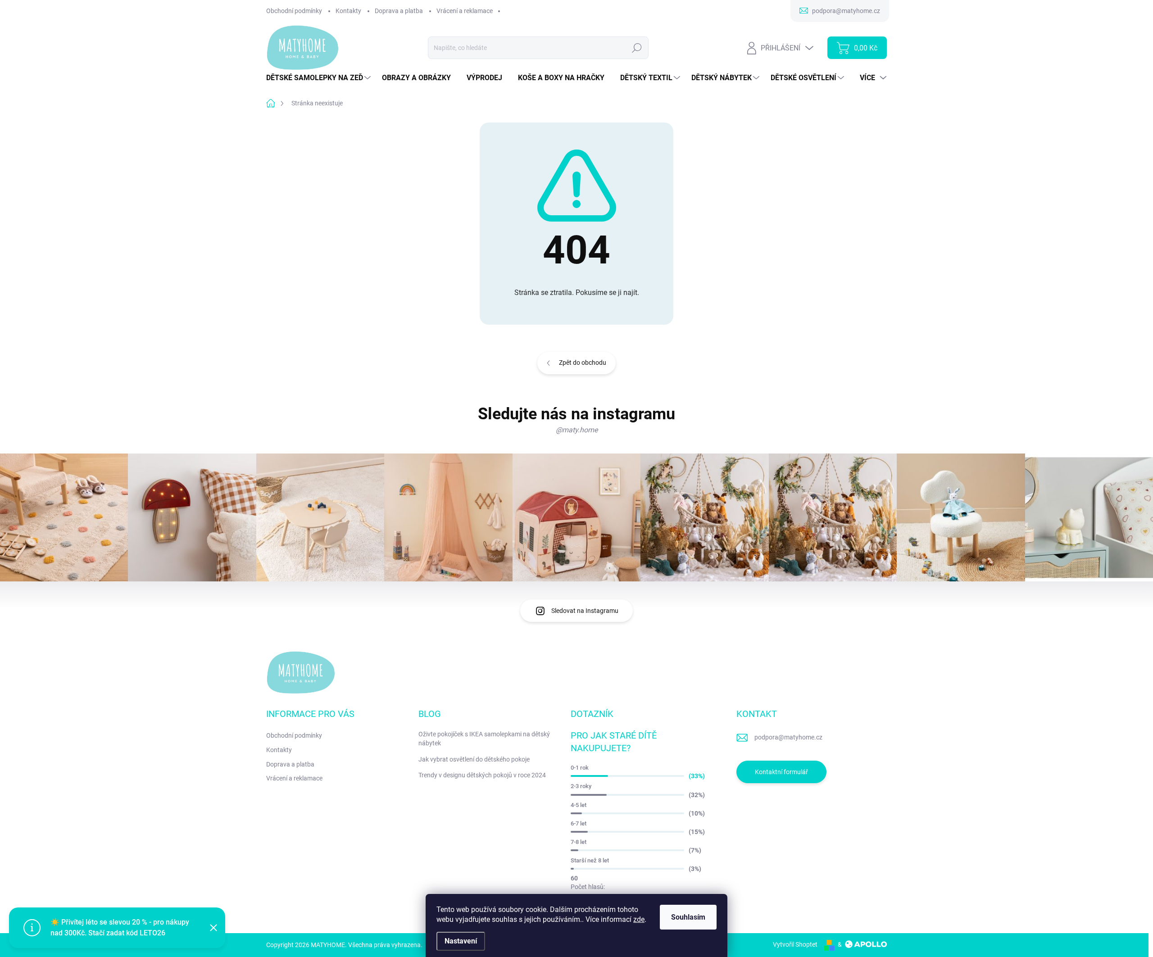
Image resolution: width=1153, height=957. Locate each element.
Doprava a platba (399, 10)
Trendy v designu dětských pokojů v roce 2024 (482, 775)
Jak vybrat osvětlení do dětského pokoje (474, 759)
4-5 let (578, 805)
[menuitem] (319, 77)
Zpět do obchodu (582, 362)
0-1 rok (580, 767)
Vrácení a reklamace (464, 10)
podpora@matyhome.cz (788, 737)
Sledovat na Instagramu (584, 610)
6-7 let (578, 823)
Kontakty (348, 10)
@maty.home (577, 430)
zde (639, 919)
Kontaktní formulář (781, 772)
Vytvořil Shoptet (795, 944)
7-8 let (578, 842)
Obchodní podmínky (294, 10)
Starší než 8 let (590, 860)
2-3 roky (581, 786)
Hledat (637, 47)
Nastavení (461, 941)
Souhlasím (688, 917)
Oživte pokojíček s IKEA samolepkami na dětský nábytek (484, 738)
